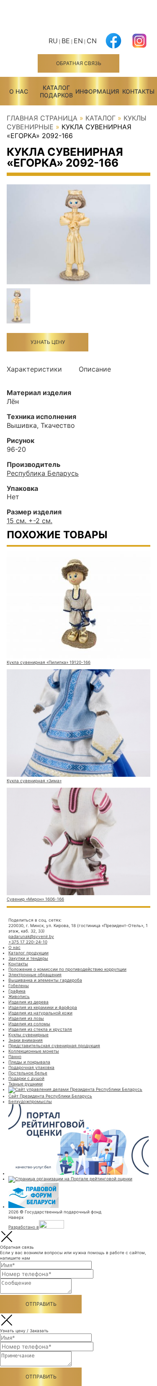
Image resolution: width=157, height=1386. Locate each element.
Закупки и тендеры (28, 958)
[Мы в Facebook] (113, 46)
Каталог (100, 118)
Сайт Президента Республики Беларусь (50, 1095)
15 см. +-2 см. (29, 520)
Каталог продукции (28, 952)
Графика (17, 990)
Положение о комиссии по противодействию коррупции (67, 969)
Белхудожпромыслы (30, 1101)
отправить (41, 1304)
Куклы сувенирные (28, 1034)
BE (66, 41)
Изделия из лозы (26, 1018)
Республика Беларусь (43, 473)
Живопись (19, 996)
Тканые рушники (25, 1083)
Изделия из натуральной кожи (40, 1012)
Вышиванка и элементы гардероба (45, 980)
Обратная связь (78, 63)
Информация (97, 91)
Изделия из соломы (29, 1023)
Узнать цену (48, 342)
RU (53, 41)
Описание (95, 369)
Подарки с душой (26, 1078)
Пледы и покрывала (29, 1061)
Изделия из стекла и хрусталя (40, 1029)
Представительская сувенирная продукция (54, 1045)
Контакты (138, 91)
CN (92, 41)
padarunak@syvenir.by (31, 936)
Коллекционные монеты (33, 1050)
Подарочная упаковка (31, 1067)
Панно (14, 1056)
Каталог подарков (56, 91)
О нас (18, 91)
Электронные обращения (35, 974)
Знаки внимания (25, 1040)
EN (78, 41)
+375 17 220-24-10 (27, 941)
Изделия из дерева (28, 1001)
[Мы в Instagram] (139, 46)
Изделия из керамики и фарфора (42, 1007)
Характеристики (34, 369)
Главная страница (42, 118)
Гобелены (18, 985)
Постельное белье (27, 1072)
